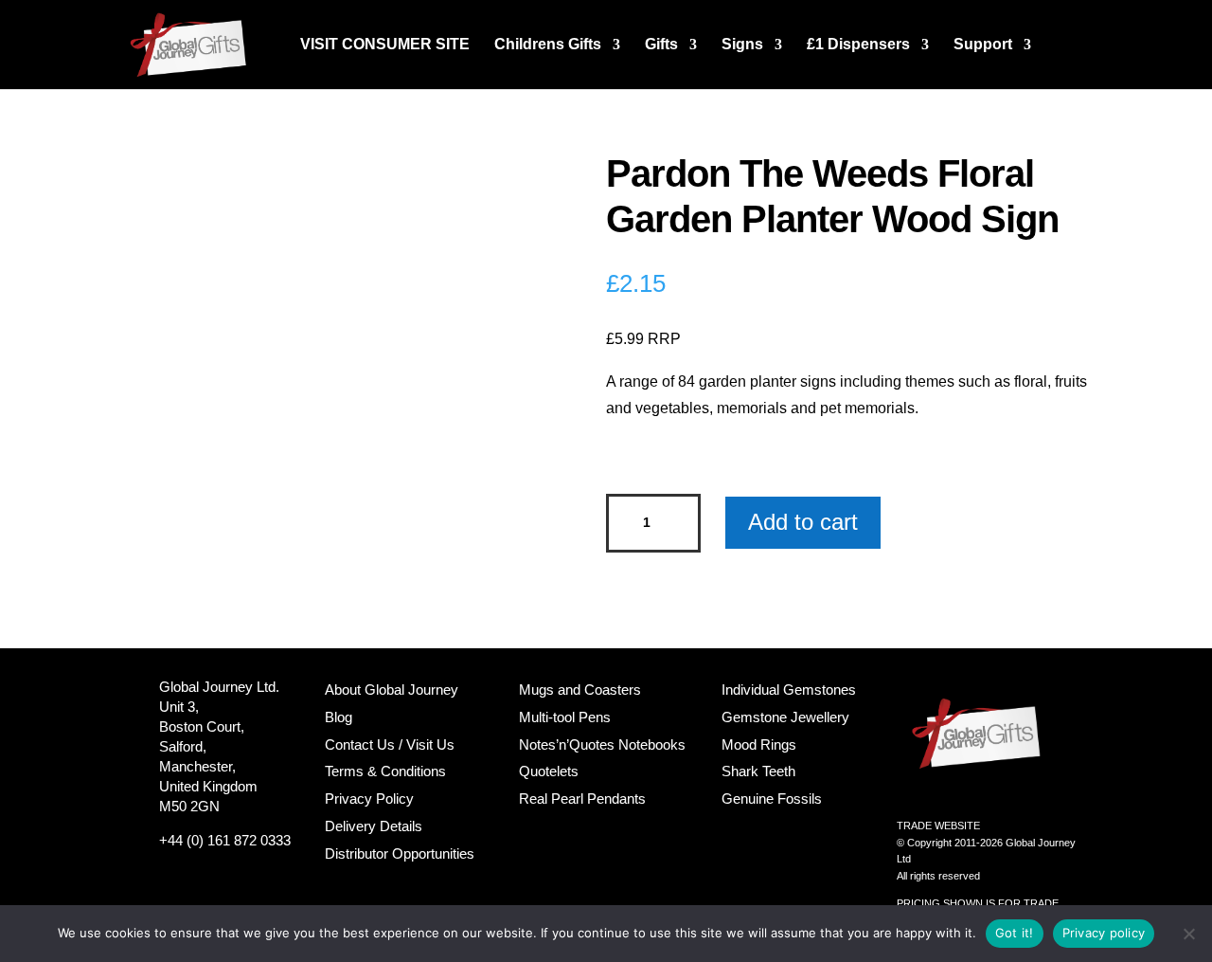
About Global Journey (391, 689)
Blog (338, 717)
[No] (1188, 933)
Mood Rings (759, 744)
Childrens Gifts (547, 45)
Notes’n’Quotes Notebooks (602, 744)
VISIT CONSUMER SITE (385, 45)
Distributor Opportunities (399, 853)
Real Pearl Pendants (582, 798)
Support (983, 45)
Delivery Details (373, 826)
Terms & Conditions (385, 771)
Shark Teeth (758, 771)
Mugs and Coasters (580, 689)
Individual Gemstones (789, 689)
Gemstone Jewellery (785, 717)
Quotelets (549, 771)
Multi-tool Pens (565, 717)
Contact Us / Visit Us (389, 744)
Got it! (1014, 932)
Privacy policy (1104, 932)
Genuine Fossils (772, 798)
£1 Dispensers (858, 45)
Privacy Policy (369, 798)
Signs (742, 45)
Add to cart (803, 522)
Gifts (661, 45)
